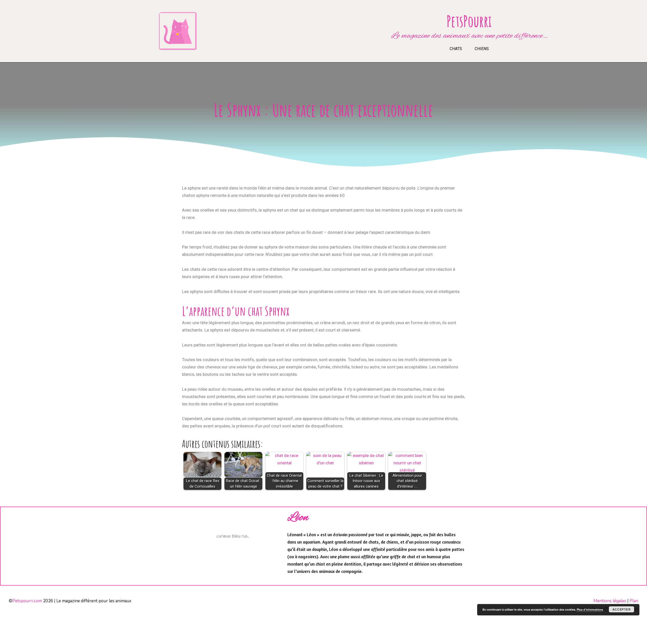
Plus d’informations (590, 609)
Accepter (621, 609)
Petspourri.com (27, 601)
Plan (634, 601)
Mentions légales (609, 601)
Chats (456, 48)
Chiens (482, 48)
